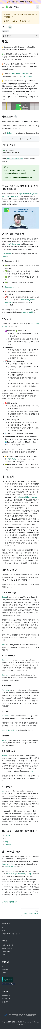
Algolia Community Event (28, 194)
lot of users (7, 254)
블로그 (4, 966)
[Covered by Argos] (8, 984)
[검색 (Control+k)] (37, 7)
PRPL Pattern (13, 459)
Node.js (9, 133)
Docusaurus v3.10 (16, 2)
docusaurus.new (13, 170)
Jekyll (3, 791)
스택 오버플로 (7, 945)
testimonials (27, 76)
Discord (8, 845)
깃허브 (4, 972)
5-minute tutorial (20, 178)
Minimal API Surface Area (27, 497)
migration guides (27, 312)
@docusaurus (9, 866)
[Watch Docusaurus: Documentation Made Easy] (20, 218)
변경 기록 (5, 969)
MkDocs (5, 716)
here (31, 771)
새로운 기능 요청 (8, 948)
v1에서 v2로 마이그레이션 (11, 934)
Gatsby (4, 597)
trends (4, 256)
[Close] (39, 2)
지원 (3, 955)
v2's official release (13, 244)
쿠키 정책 (5, 1002)
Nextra (4, 675)
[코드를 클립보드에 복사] (37, 138)
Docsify (4, 740)
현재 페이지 (7, 36)
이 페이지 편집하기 (11, 902)
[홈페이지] (3, 27)
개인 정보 (5, 995)
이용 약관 (5, 998)
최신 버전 (15, 21)
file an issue (6, 864)
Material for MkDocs (9, 730)
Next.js (4, 660)
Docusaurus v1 (11, 287)
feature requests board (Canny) (19, 874)
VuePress (5, 690)
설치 (3, 930)
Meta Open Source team (11, 196)
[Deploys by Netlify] (7, 981)
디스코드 (5, 951)
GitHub (7, 836)
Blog (6, 842)
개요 (3, 927)
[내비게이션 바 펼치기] (3, 6)
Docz (3, 645)
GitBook (5, 755)
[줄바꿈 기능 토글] (33, 138)
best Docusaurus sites (20, 74)
